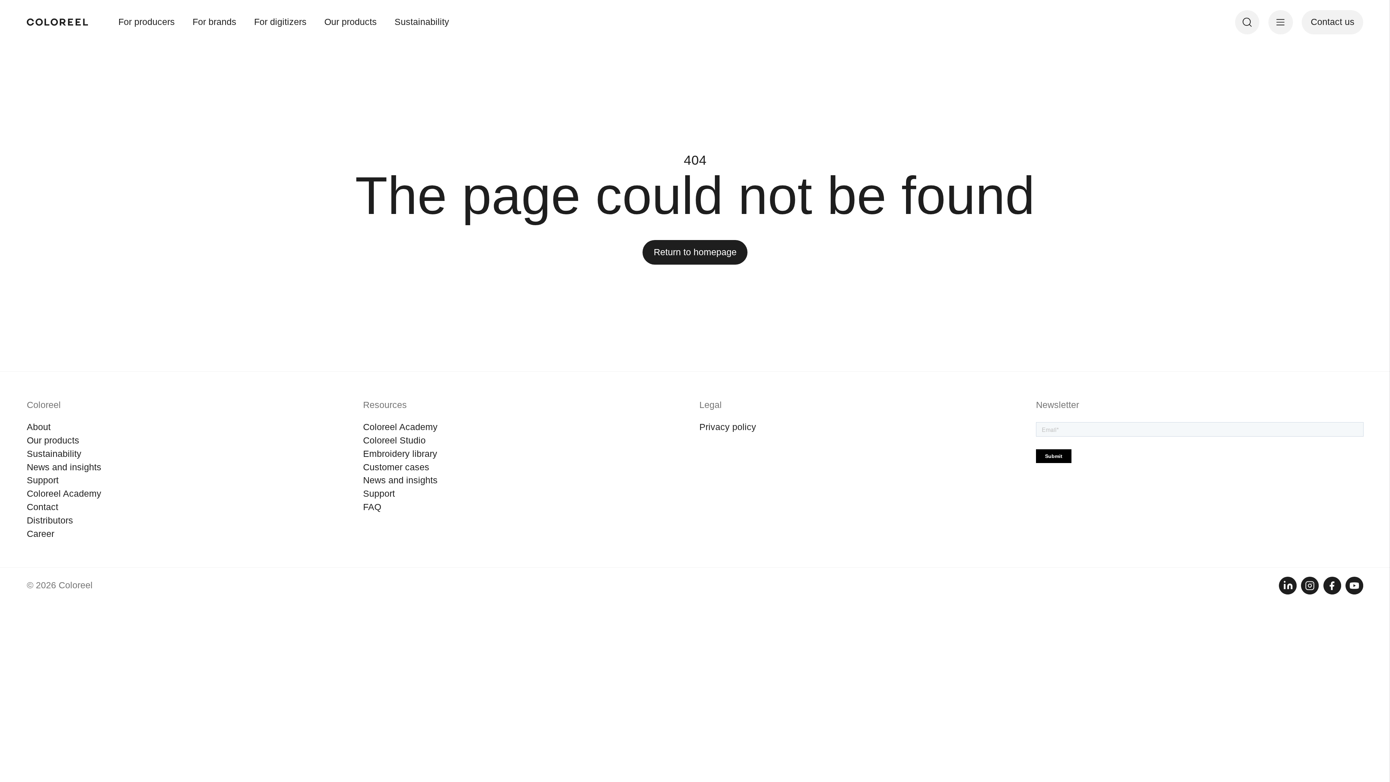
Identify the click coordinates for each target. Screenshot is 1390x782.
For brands (214, 22)
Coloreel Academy (64, 494)
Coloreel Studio (394, 440)
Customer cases (396, 467)
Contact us (1333, 22)
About (39, 427)
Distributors (50, 520)
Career (40, 534)
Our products (350, 22)
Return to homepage (695, 252)
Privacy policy (727, 427)
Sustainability (422, 22)
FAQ (372, 507)
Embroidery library (400, 454)
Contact (42, 507)
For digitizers (280, 22)
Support (43, 480)
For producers (146, 22)
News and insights (64, 467)
